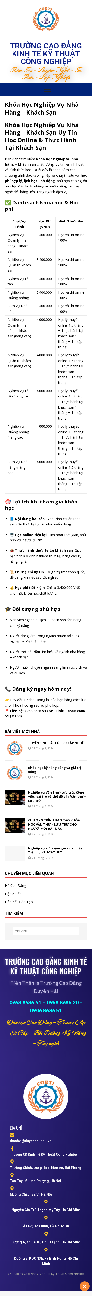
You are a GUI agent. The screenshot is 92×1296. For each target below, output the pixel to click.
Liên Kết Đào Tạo (19, 901)
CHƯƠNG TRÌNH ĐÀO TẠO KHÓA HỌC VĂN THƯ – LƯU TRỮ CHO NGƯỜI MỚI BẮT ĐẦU (54, 824)
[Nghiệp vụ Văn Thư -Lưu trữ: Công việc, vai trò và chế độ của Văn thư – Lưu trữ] (15, 797)
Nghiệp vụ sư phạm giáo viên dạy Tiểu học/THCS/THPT (55, 850)
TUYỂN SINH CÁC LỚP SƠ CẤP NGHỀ (56, 743)
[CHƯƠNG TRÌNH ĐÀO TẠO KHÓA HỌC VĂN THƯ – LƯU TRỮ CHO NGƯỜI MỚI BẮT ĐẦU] (15, 825)
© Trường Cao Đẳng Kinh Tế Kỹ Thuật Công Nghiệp (46, 1274)
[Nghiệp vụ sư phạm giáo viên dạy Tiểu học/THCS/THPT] (15, 853)
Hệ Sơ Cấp (13, 893)
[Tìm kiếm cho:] (46, 931)
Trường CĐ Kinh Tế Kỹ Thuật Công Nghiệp (43, 1154)
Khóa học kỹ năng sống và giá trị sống (54, 769)
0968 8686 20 (63, 1002)
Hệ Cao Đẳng (15, 885)
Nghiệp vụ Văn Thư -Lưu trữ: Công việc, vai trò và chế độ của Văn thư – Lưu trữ (57, 796)
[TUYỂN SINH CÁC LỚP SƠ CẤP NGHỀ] (15, 748)
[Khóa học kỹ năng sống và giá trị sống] (15, 773)
